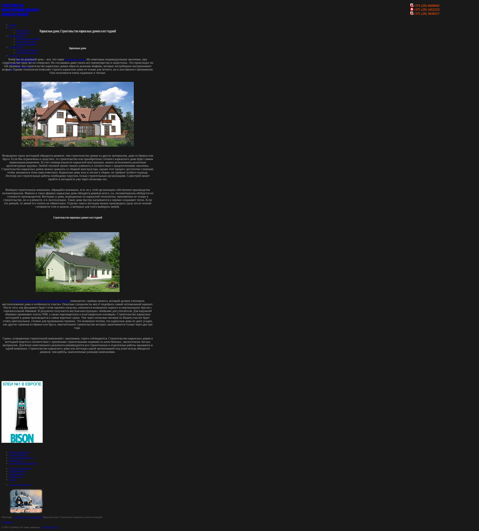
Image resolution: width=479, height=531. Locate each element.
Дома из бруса (15, 460)
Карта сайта (7, 522)
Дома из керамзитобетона (21, 457)
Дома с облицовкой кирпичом (23, 463)
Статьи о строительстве (32, 517)
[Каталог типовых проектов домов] (26, 513)
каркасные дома (75, 59)
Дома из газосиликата (19, 452)
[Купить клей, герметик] (22, 442)
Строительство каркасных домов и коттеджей (40, 300)
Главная (17, 517)
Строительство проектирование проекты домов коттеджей (20, 9)
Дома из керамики (17, 455)
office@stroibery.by (50, 527)
